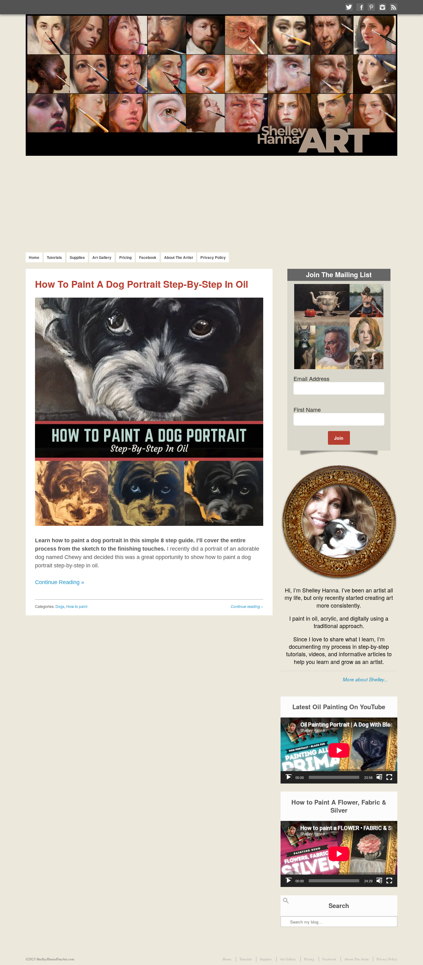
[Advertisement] (211, 202)
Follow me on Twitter (349, 7)
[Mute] (379, 777)
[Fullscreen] (389, 777)
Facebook (147, 257)
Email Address (311, 378)
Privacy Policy (213, 257)
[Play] (289, 777)
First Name (307, 409)
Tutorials (54, 257)
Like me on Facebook (360, 7)
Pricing (125, 257)
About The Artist (178, 257)
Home (34, 257)
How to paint (76, 606)
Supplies (77, 257)
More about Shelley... (365, 679)
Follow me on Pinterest (371, 7)
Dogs (59, 606)
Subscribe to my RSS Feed (393, 7)
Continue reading (247, 606)
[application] (339, 750)
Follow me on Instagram (382, 7)
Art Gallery (101, 257)
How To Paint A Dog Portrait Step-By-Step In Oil (141, 283)
